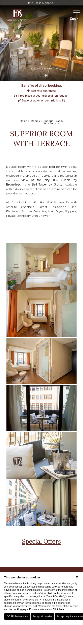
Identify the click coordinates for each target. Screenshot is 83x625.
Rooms (35, 121)
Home (23, 121)
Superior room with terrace (53, 122)
